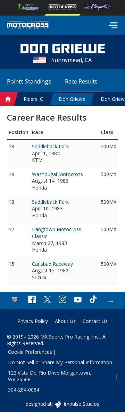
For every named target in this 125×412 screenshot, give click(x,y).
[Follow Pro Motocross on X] (47, 300)
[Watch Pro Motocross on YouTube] (77, 300)
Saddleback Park (50, 146)
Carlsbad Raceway (52, 264)
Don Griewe (72, 99)
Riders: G (33, 99)
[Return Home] (28, 26)
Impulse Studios (81, 404)
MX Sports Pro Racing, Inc (70, 336)
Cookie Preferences (30, 352)
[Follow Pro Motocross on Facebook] (32, 300)
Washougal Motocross (57, 174)
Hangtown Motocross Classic (56, 232)
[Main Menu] (113, 25)
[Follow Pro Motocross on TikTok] (93, 300)
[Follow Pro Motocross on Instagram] (62, 300)
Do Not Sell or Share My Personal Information (60, 362)
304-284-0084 (23, 389)
